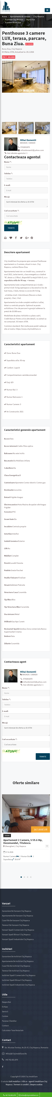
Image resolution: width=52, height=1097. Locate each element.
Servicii (5, 1011)
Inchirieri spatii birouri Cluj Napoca (17, 980)
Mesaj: (7, 196)
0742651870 (25, 147)
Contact (5, 1025)
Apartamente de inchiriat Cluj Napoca (17, 961)
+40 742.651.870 (11, 1059)
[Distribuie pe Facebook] (16, 237)
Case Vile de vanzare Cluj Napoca (16, 920)
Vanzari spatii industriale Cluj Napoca (18, 939)
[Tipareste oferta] (6, 237)
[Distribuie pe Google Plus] (27, 237)
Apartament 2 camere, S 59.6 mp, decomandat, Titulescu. (22, 841)
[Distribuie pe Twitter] (21, 237)
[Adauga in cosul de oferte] (11, 237)
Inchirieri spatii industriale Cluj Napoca (18, 984)
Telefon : (8, 173)
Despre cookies (36, 1084)
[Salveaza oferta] (47, 846)
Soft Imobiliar (14, 1081)
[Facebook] (2, 1066)
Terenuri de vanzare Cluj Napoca (15, 925)
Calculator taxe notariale (12, 1030)
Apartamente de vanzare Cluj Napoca (17, 915)
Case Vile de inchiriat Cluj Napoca (16, 966)
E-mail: (7, 185)
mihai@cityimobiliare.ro (16, 1053)
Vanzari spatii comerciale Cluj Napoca (18, 930)
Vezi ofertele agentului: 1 (17, 153)
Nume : (7, 162)
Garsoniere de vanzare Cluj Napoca (16, 911)
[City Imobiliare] (6, 6)
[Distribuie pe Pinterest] (32, 237)
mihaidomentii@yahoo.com (32, 150)
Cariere (5, 1016)
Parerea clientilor (9, 1021)
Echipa (5, 1006)
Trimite (11, 228)
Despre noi (6, 1002)
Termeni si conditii (21, 1084)
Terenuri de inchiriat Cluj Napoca (15, 970)
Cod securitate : (11, 210)
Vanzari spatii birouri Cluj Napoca (16, 934)
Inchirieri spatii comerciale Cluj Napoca (18, 975)
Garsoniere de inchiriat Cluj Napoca (17, 956)
